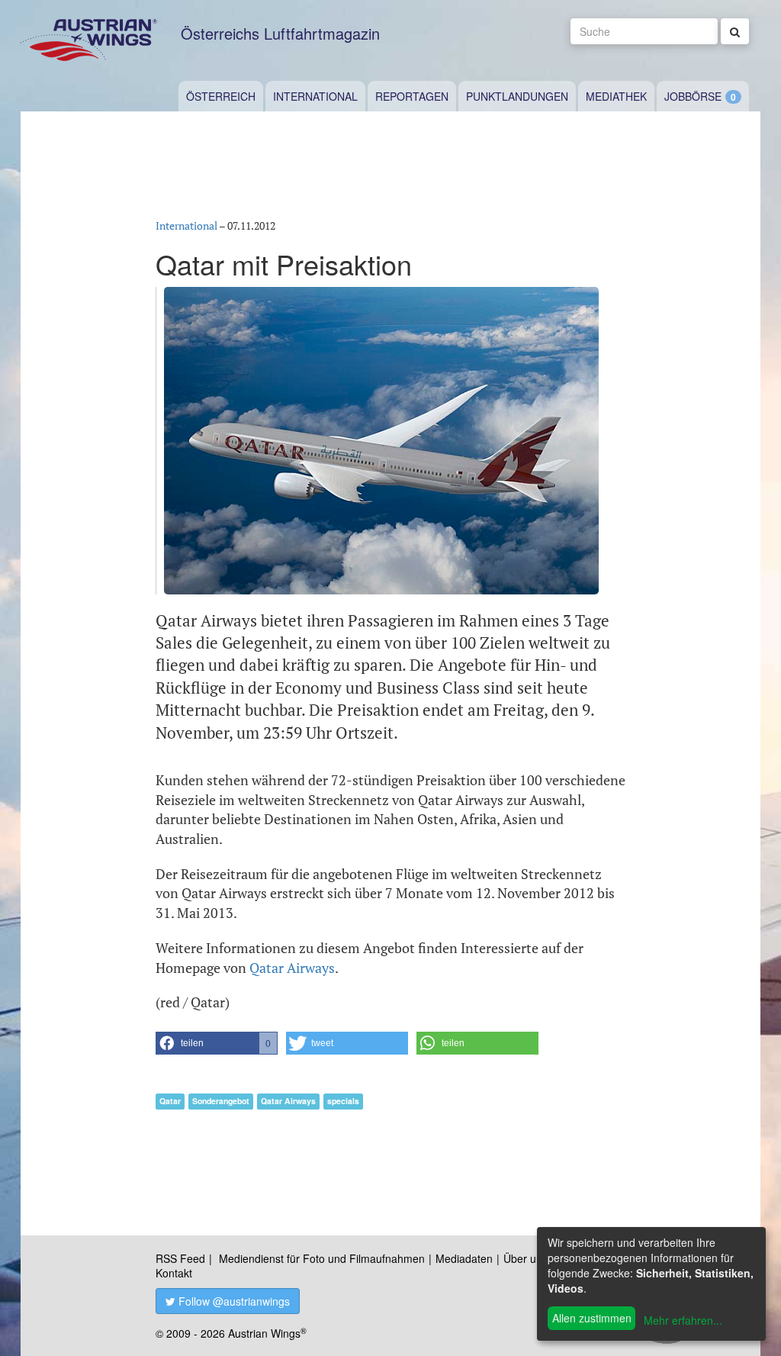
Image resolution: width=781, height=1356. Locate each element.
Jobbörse (693, 96)
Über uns (525, 1258)
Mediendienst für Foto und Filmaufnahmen (322, 1258)
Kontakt (174, 1272)
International (315, 96)
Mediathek (616, 96)
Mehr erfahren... (683, 1320)
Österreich (221, 96)
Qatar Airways (292, 967)
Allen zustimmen (592, 1317)
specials (343, 1100)
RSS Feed (180, 1258)
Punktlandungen (517, 96)
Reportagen (411, 96)
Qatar (170, 1100)
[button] (217, 1043)
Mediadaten (464, 1258)
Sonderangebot (220, 1100)
